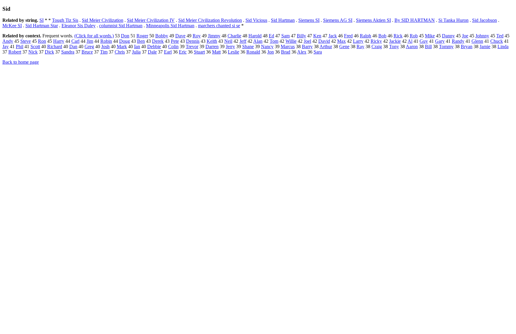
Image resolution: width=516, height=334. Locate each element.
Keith (212, 41)
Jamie (485, 46)
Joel (307, 41)
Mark (122, 46)
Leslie (233, 51)
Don (125, 35)
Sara (318, 51)
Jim (90, 41)
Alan (257, 41)
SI (41, 20)
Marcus (288, 46)
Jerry (230, 46)
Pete (175, 41)
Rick (398, 35)
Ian (137, 46)
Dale (152, 51)
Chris (120, 51)
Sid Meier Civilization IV (151, 20)
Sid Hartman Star (41, 25)
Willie (291, 41)
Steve (25, 41)
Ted (499, 35)
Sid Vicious (256, 20)
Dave (180, 35)
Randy (458, 41)
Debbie (154, 46)
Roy (197, 35)
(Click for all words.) (94, 35)
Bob (382, 35)
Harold (255, 35)
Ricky (376, 41)
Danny (448, 35)
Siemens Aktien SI (373, 20)
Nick (33, 51)
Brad (285, 51)
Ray (360, 46)
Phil (19, 46)
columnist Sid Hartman (120, 25)
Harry (58, 41)
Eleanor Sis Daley (79, 25)
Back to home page (20, 62)
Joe (465, 35)
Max (341, 41)
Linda (503, 46)
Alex (301, 51)
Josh (105, 46)
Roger (142, 35)
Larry (358, 41)
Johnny (482, 35)
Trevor (192, 46)
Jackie (395, 41)
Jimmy (214, 35)
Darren (212, 46)
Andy (7, 41)
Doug (124, 41)
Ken (317, 35)
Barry (307, 46)
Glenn (477, 41)
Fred (348, 35)
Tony (394, 46)
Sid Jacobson (484, 20)
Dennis (192, 41)
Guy (424, 41)
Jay (5, 46)
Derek (158, 41)
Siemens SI (309, 20)
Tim (104, 51)
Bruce (87, 51)
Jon (270, 51)
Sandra (67, 51)
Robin (106, 41)
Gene (344, 46)
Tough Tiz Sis (65, 20)
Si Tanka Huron (453, 20)
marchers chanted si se (219, 25)
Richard (54, 46)
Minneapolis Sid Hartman (170, 25)
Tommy (446, 46)
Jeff (242, 41)
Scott (35, 46)
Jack (332, 35)
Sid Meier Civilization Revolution (210, 20)
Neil (228, 41)
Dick (49, 51)
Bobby (161, 35)
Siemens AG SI (337, 20)
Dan (73, 46)
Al (410, 41)
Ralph (365, 35)
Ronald (253, 51)
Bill (428, 46)
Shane (248, 46)
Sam (285, 35)
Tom (274, 41)
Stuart (199, 51)
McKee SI (12, 25)
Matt (216, 51)
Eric (183, 51)
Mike (430, 35)
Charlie (234, 35)
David (324, 41)
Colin (173, 46)
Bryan (466, 46)
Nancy (267, 46)
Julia (136, 51)
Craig (376, 46)
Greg (89, 46)
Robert (14, 51)
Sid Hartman (283, 20)
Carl (75, 41)
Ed (271, 35)
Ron (42, 41)
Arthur (326, 46)
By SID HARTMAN (414, 20)
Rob (414, 35)
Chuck (496, 41)
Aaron (412, 46)
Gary (440, 41)
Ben (141, 41)
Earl (168, 51)
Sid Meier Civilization (102, 20)
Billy (301, 35)
